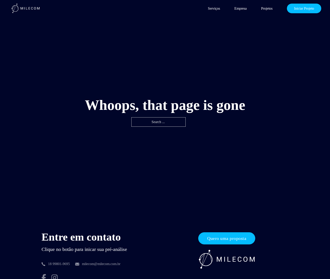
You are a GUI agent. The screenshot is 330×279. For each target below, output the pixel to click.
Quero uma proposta (226, 238)
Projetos (267, 8)
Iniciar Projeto (304, 8)
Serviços (214, 8)
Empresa (240, 8)
